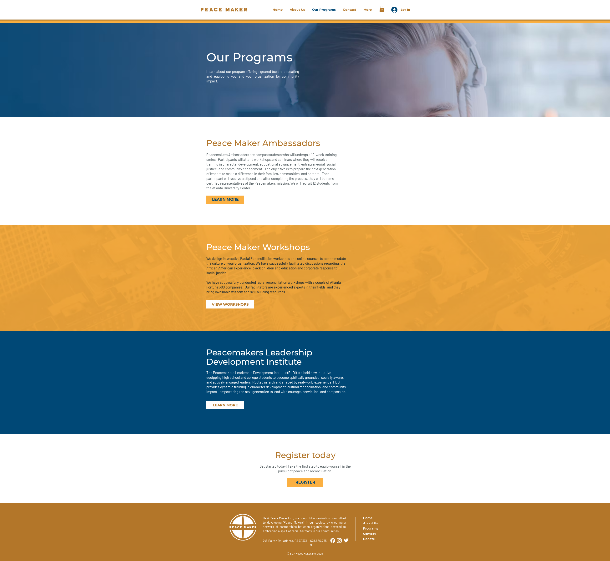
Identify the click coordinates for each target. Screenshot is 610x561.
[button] (381, 9)
